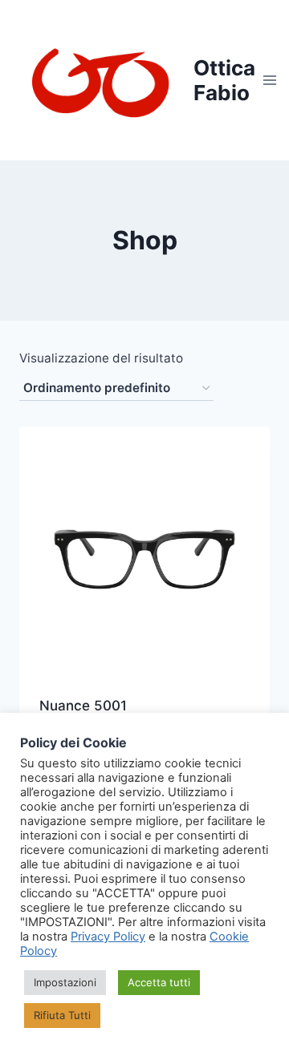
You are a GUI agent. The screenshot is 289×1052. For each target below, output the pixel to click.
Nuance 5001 (83, 706)
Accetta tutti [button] (159, 982)
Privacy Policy (108, 936)
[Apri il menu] (270, 79)
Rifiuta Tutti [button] (62, 1015)
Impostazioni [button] (65, 982)
